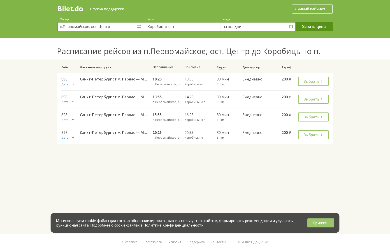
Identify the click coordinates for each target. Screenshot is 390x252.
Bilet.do (70, 8)
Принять (321, 222)
